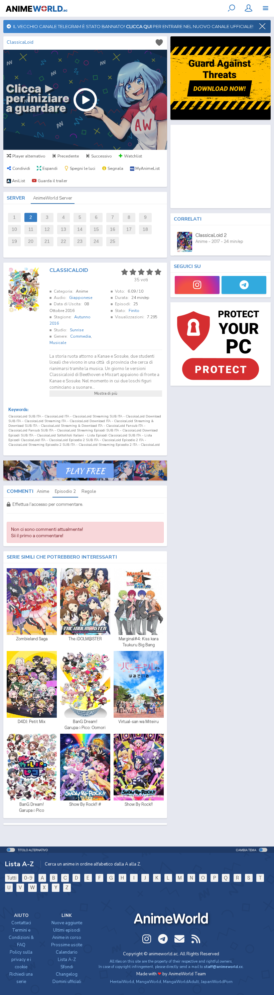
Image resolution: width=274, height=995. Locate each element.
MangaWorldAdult (181, 981)
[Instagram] (197, 285)
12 (47, 229)
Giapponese (80, 297)
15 (96, 229)
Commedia (80, 336)
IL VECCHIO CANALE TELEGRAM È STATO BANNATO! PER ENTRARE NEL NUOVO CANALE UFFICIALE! (132, 26)
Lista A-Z (67, 960)
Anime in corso (66, 938)
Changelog (67, 974)
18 (145, 229)
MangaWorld (148, 981)
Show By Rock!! (139, 804)
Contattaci (21, 923)
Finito (134, 310)
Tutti (11, 878)
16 (112, 229)
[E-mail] (179, 939)
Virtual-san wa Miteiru (138, 721)
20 (30, 241)
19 (14, 241)
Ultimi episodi (66, 930)
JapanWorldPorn (217, 981)
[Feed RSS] (195, 939)
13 (63, 229)
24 (96, 241)
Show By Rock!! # (85, 804)
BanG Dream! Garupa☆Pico (31, 807)
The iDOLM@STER (85, 638)
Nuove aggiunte (66, 923)
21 (47, 241)
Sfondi (66, 967)
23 (80, 241)
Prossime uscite (66, 945)
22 (63, 241)
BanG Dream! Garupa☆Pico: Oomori (85, 724)
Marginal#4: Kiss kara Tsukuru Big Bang (138, 641)
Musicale (57, 342)
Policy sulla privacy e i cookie (21, 959)
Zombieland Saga (31, 638)
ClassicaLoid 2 (211, 235)
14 (80, 229)
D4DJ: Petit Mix (31, 721)
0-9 (28, 878)
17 (129, 229)
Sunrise (77, 330)
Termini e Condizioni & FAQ (21, 937)
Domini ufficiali (66, 982)
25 (112, 241)
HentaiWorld (122, 981)
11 (30, 229)
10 (14, 229)
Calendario (67, 952)
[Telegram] (244, 285)
